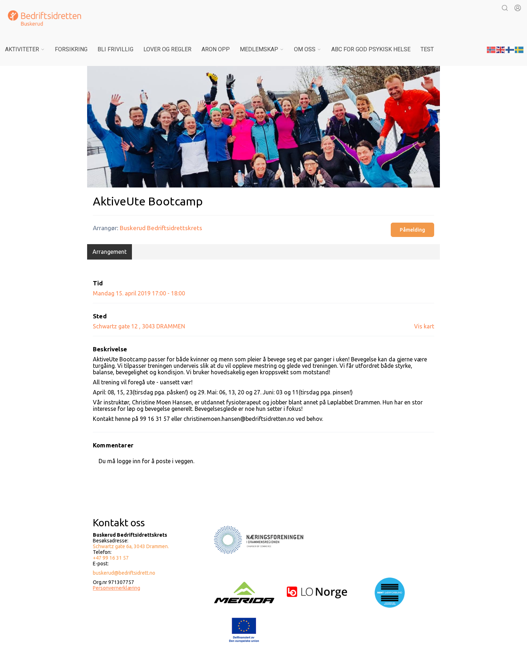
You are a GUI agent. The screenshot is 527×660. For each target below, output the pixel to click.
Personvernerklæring (116, 588)
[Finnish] (510, 49)
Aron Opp (215, 49)
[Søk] (504, 7)
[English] (500, 49)
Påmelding (412, 230)
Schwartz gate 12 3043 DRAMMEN (139, 326)
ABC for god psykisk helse (370, 49)
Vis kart (424, 326)
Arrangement (109, 251)
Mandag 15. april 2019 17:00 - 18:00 (139, 293)
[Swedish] (519, 49)
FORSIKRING (71, 49)
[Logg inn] (517, 7)
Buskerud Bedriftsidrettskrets (161, 227)
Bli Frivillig (115, 49)
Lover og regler (167, 49)
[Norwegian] (491, 49)
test (427, 49)
